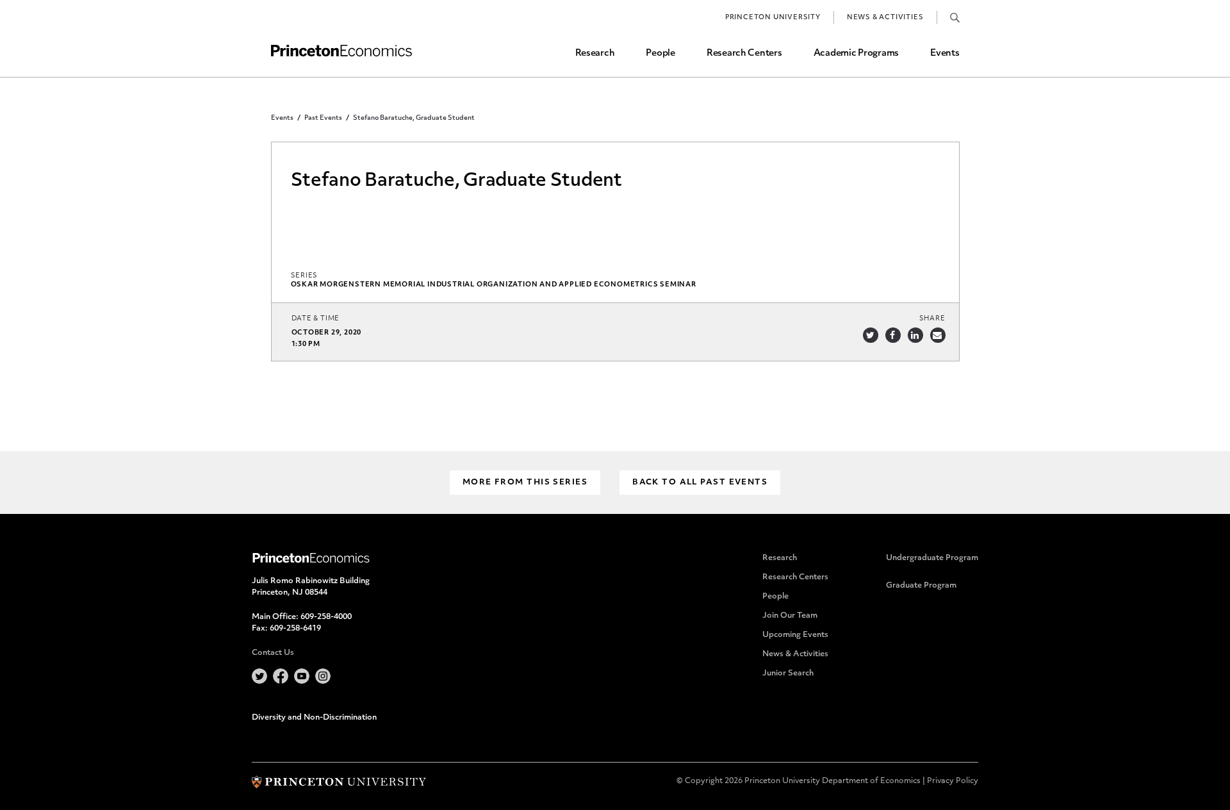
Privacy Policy (952, 781)
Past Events (323, 118)
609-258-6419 (295, 628)
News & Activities (885, 17)
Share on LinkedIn (915, 335)
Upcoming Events (795, 635)
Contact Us (273, 653)
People (660, 53)
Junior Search (788, 673)
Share (932, 318)
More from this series (525, 482)
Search (955, 17)
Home (341, 51)
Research (595, 53)
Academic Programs (856, 53)
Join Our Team (789, 616)
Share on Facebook (893, 335)
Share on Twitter (870, 335)
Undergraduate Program (932, 558)
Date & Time (315, 318)
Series (304, 275)
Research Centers (744, 53)
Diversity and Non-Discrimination (314, 718)
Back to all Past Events (699, 482)
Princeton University (773, 17)
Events (944, 53)
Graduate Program (921, 586)
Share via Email (938, 335)
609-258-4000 (326, 617)
